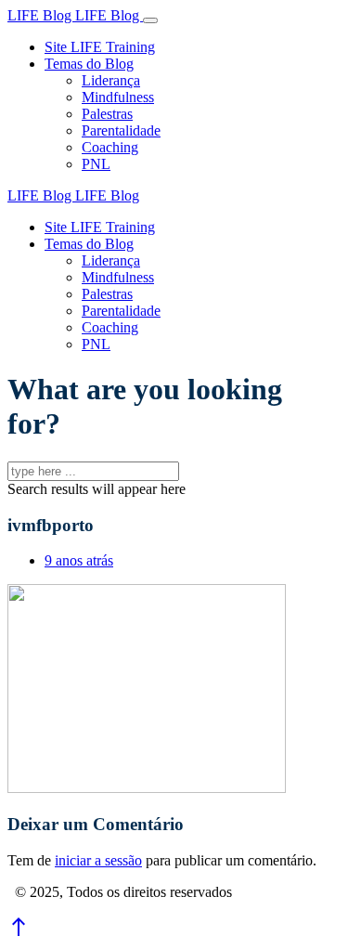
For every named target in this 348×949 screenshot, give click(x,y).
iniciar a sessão (98, 860)
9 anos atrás (79, 560)
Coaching (110, 147)
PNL (96, 164)
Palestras (107, 114)
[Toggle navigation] (150, 20)
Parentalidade (121, 130)
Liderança (111, 80)
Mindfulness (118, 97)
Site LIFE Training (100, 47)
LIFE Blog (41, 15)
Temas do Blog (89, 64)
